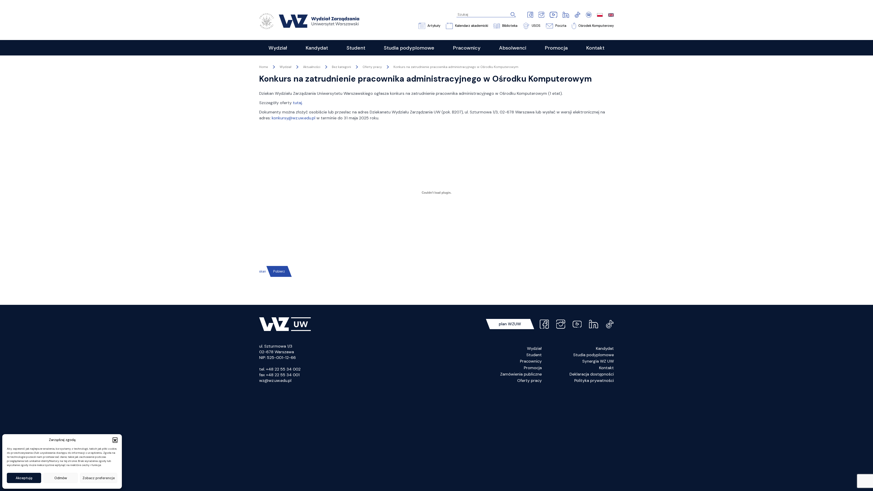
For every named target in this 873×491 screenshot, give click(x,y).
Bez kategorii (341, 67)
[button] (115, 440)
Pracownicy (531, 361)
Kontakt (606, 368)
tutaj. (298, 102)
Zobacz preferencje (99, 478)
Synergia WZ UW (598, 361)
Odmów (60, 478)
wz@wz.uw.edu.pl (275, 380)
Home (263, 67)
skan (262, 271)
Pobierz (279, 271)
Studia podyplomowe (593, 355)
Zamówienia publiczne (521, 374)
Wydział (534, 348)
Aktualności (311, 67)
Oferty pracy (372, 67)
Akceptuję (24, 478)
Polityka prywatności (594, 380)
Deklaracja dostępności (591, 374)
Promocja (533, 368)
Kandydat (605, 348)
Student (534, 355)
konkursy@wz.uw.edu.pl (293, 118)
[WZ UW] (309, 20)
